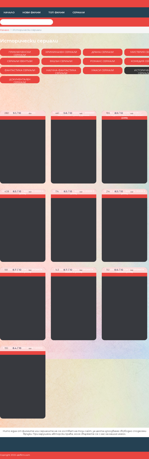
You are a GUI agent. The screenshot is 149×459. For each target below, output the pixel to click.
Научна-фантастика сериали (61, 71)
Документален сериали (20, 80)
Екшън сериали (61, 61)
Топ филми (57, 12)
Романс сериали (102, 61)
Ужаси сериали (102, 70)
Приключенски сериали (20, 53)
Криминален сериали (61, 51)
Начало (9, 12)
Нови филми (32, 12)
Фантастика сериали (20, 70)
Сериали (79, 12)
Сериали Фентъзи (20, 61)
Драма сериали (103, 51)
